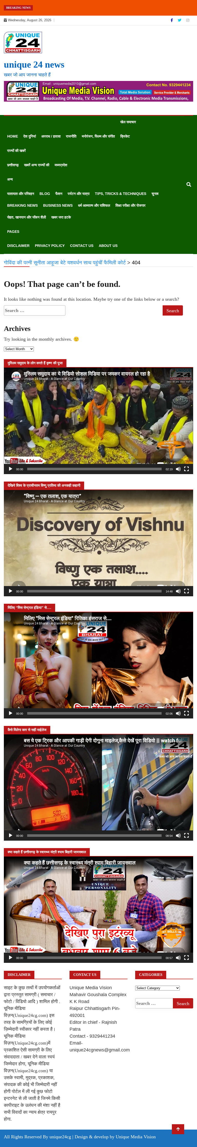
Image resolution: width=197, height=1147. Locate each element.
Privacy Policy (50, 246)
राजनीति (71, 136)
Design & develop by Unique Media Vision (115, 1136)
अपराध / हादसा (51, 136)
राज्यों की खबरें (16, 151)
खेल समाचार (128, 122)
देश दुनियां (29, 136)
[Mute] (178, 469)
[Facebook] (172, 20)
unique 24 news (34, 64)
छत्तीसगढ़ (13, 165)
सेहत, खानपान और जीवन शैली (26, 217)
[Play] (10, 469)
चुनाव (155, 194)
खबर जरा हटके (61, 217)
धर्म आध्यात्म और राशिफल (94, 205)
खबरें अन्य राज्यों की (36, 165)
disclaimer (18, 246)
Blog (45, 194)
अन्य (10, 179)
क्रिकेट (125, 136)
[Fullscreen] (186, 469)
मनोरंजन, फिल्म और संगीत (98, 136)
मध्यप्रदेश (61, 165)
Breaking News (22, 205)
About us (108, 246)
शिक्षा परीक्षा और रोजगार (130, 205)
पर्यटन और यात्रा (79, 194)
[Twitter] (180, 20)
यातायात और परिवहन (20, 194)
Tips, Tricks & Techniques (120, 194)
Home (12, 136)
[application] (98, 421)
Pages (13, 232)
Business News (58, 205)
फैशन (58, 194)
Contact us (81, 246)
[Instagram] (187, 20)
